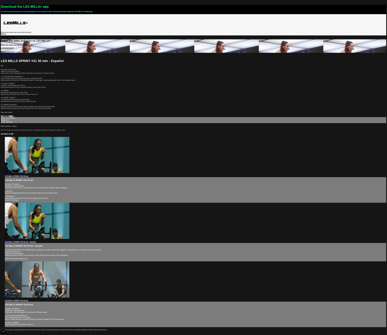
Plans (15, 32)
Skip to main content (8, 2)
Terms (66, 329)
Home (11, 32)
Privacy (72, 329)
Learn (19, 32)
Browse (3, 32)
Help (25, 32)
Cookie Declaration (53, 329)
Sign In (3, 34)
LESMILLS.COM (7, 329)
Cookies (78, 329)
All (12, 134)
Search (8, 32)
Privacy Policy (41, 329)
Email (12, 116)
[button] (2, 30)
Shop (22, 32)
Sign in (29, 32)
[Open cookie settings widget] (3, 331)
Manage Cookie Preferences (91, 329)
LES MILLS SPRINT (10, 56)
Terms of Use (30, 329)
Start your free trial (7, 48)
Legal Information (19, 329)
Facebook (4, 116)
